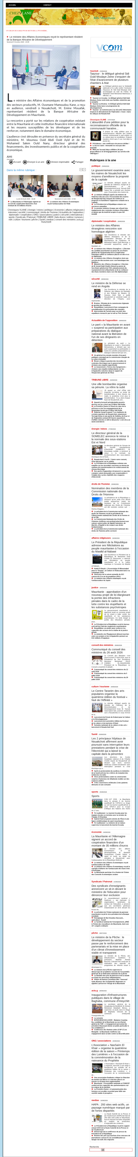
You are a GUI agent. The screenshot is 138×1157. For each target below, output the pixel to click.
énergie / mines (35, 210)
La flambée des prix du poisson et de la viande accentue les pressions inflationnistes (110, 977)
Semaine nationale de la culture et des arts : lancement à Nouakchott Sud (110, 726)
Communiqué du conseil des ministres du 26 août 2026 (108, 651)
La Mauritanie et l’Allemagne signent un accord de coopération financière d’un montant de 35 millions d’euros (24, 204)
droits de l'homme (49, 212)
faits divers (60, 217)
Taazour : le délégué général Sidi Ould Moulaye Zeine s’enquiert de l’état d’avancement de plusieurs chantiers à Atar (110, 78)
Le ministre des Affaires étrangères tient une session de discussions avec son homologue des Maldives (110, 260)
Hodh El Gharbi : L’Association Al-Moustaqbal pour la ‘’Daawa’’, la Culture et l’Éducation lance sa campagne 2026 (111, 570)
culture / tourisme (22, 219)
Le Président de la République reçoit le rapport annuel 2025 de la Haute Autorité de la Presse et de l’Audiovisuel (111, 1128)
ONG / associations (42, 215)
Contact (47, 5)
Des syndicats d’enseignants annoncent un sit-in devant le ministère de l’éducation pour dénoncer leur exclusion (109, 890)
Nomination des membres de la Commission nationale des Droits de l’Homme (110, 491)
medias (50, 219)
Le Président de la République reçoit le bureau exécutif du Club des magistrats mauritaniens (110, 625)
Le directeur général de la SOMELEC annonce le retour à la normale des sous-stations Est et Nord (110, 438)
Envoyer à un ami (35, 162)
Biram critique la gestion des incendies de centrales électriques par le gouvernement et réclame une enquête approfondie (109, 363)
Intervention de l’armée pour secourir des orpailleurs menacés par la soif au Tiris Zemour (110, 312)
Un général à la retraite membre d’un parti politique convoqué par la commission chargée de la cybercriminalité (111, 357)
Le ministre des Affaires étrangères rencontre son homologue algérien (107, 228)
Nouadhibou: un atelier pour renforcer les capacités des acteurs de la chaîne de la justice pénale (110, 630)
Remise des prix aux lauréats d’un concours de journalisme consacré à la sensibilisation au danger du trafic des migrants (111, 1137)
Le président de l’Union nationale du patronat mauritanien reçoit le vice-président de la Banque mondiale (110, 914)
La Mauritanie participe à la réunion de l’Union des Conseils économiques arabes (110, 873)
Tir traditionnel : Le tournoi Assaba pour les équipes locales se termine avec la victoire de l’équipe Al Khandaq (109, 815)
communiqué (33, 212)
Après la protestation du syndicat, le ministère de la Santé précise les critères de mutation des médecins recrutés (110, 773)
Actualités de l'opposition (71, 212)
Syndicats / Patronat (25, 217)
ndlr (10, 219)
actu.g (80, 219)
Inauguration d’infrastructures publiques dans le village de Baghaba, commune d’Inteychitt (110, 998)
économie (59, 210)
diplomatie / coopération (20, 215)
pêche (35, 219)
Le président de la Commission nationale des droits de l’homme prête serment (110, 530)
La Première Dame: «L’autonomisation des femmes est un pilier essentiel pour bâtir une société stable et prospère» (109, 1091)
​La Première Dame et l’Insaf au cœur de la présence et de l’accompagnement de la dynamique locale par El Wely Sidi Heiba (109, 408)
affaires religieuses (74, 210)
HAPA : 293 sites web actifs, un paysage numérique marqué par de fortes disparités (111, 1107)
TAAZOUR (46, 222)
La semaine (98, 1018)
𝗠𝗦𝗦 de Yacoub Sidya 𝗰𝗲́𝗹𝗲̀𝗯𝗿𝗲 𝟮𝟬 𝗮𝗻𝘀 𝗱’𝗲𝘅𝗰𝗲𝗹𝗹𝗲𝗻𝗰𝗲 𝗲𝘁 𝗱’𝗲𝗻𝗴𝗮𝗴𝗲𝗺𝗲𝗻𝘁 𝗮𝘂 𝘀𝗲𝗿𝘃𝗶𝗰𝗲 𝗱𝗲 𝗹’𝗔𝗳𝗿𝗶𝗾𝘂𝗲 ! (110, 151)
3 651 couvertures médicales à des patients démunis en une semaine (110, 784)
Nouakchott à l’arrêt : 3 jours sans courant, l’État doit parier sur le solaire (109, 460)
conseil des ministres (65, 219)
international (76, 215)
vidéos (70, 217)
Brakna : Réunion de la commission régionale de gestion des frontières (110, 304)
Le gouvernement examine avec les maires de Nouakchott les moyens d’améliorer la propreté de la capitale (111, 175)
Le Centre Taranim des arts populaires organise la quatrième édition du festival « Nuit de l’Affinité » (109, 695)
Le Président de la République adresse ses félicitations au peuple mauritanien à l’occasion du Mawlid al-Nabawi (110, 547)
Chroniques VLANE (17, 210)
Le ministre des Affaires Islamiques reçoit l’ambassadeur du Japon (109, 579)
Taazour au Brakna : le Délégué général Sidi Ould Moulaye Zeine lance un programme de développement (110, 106)
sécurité (65, 215)
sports (11, 217)
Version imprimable (59, 162)
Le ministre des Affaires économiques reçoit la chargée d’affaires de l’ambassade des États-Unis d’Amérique (111, 868)
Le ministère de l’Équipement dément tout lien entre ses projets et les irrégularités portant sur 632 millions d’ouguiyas (110, 636)
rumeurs (79, 217)
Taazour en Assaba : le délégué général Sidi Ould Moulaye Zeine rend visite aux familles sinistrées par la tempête (110, 100)
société (21, 212)
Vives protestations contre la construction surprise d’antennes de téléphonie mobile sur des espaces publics (110, 779)
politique (49, 210)
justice (57, 215)
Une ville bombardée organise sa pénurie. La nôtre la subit (109, 386)
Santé (42, 219)
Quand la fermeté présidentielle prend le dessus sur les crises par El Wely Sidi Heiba (108, 403)
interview (12, 212)
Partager (79, 162)
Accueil (12, 5)
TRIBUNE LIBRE (45, 217)
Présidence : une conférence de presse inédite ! (111, 144)
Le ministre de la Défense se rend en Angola (109, 285)
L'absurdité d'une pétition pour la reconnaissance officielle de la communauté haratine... (109, 125)
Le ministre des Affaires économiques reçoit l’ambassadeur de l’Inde (63, 203)
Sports (95, 796)
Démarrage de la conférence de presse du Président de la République (109, 1133)
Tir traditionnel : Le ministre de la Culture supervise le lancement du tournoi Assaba (108, 824)
